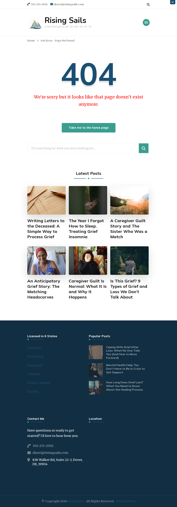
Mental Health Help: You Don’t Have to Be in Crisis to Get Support (125, 368)
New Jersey (35, 356)
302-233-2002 (43, 446)
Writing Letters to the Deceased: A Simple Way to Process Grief (45, 228)
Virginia (33, 374)
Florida (32, 392)
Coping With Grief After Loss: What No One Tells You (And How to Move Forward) (123, 352)
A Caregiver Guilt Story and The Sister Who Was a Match (128, 228)
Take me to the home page (89, 128)
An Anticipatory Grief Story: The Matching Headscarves (43, 289)
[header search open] (148, 4)
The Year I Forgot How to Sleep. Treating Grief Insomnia (86, 228)
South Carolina (38, 383)
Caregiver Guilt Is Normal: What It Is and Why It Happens (88, 289)
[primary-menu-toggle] (146, 22)
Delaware (34, 348)
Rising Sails (65, 20)
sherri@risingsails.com (50, 453)
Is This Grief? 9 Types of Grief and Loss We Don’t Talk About (128, 289)
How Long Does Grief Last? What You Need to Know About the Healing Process (124, 386)
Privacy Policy (126, 501)
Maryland (34, 365)
